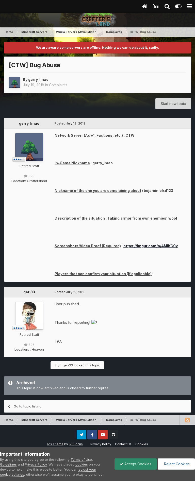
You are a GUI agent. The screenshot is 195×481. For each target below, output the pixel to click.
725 (31, 345)
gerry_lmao (38, 79)
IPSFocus (76, 444)
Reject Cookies (176, 464)
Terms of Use (81, 459)
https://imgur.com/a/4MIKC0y (150, 246)
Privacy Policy (100, 444)
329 (31, 176)
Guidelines (8, 464)
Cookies (141, 444)
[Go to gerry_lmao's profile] (14, 82)
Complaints (58, 85)
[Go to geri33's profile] (29, 316)
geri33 (29, 292)
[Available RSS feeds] (187, 420)
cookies (81, 464)
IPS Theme (55, 444)
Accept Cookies (137, 464)
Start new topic (173, 103)
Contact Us (123, 444)
